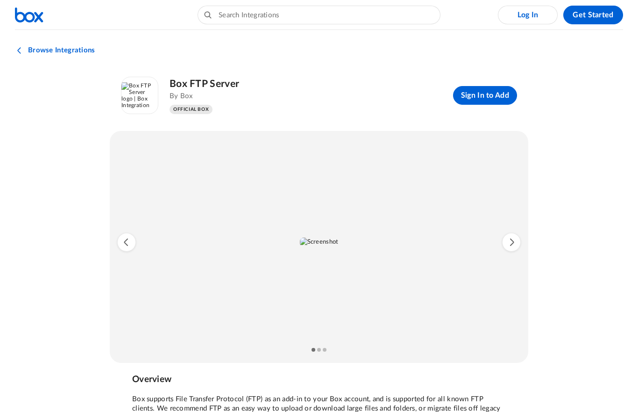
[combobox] (319, 15)
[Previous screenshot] (126, 242)
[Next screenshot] (511, 242)
